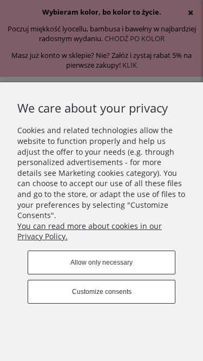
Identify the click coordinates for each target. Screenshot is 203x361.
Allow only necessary (101, 262)
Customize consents (102, 292)
